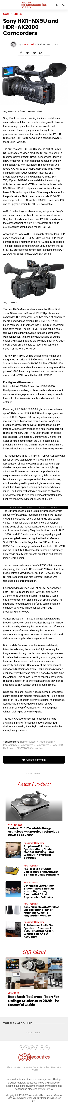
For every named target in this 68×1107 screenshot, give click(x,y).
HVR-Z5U (36, 363)
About (9, 1067)
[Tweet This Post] (27, 53)
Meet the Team (31, 1067)
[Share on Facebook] (21, 53)
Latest (32, 742)
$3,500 (38, 722)
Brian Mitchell (28, 44)
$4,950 (33, 359)
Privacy (34, 1070)
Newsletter (56, 1067)
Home (23, 742)
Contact (18, 1067)
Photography (46, 742)
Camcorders (26, 745)
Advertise (44, 1067)
